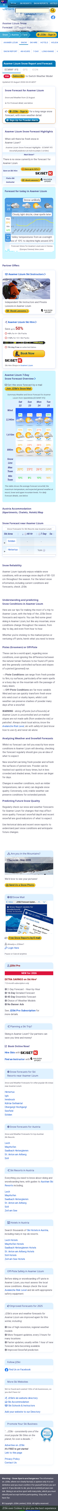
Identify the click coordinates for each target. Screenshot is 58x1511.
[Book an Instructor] (36, 1059)
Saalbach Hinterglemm (16, 1150)
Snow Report (10, 51)
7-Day (36, 51)
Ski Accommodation (18, 1401)
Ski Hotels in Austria (37, 1230)
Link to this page (13, 1452)
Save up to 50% (31, 169)
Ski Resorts (25, 3)
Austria (15, 35)
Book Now (27, 353)
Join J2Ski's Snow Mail (18, 388)
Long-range (47, 51)
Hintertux (13, 549)
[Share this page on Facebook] (53, 18)
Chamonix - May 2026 (19, 860)
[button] (18, 533)
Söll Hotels (11, 1255)
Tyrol (24, 35)
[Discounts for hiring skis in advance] (29, 1053)
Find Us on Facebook (19, 1369)
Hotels (44, 42)
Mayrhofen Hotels (14, 1244)
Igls (7, 1095)
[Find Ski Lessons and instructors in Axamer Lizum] (26, 288)
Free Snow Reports (24, 938)
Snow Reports (41, 3)
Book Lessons (31, 180)
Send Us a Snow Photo (21, 885)
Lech (7, 1143)
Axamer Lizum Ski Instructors (26, 274)
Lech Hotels (11, 1240)
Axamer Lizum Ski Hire (21, 322)
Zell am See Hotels (15, 1259)
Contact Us (11, 1462)
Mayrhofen (10, 1147)
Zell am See (11, 1210)
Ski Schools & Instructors (21, 1405)
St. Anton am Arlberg (15, 1154)
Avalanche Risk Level (13, 726)
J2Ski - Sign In (47, 34)
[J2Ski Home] (8, 9)
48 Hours (25, 51)
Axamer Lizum (10, 42)
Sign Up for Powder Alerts (23, 120)
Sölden (11, 541)
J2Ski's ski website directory (22, 1398)
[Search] (53, 10)
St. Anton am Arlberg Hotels (19, 1251)
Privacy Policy (12, 1459)
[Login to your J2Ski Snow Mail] (29, 917)
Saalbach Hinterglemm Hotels (20, 1247)
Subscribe (18, 76)
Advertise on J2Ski (14, 1445)
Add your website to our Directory (22, 1411)
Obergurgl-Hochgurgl (16, 1107)
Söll (7, 1158)
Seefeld (9, 1110)
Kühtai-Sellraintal (14, 1103)
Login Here (13, 948)
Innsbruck (10, 1099)
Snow (5, 35)
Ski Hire (33, 42)
